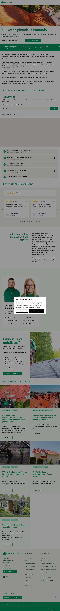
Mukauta (22, 311)
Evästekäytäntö (36, 307)
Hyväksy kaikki (36, 311)
